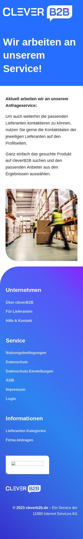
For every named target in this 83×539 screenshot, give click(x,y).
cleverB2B (22, 160)
